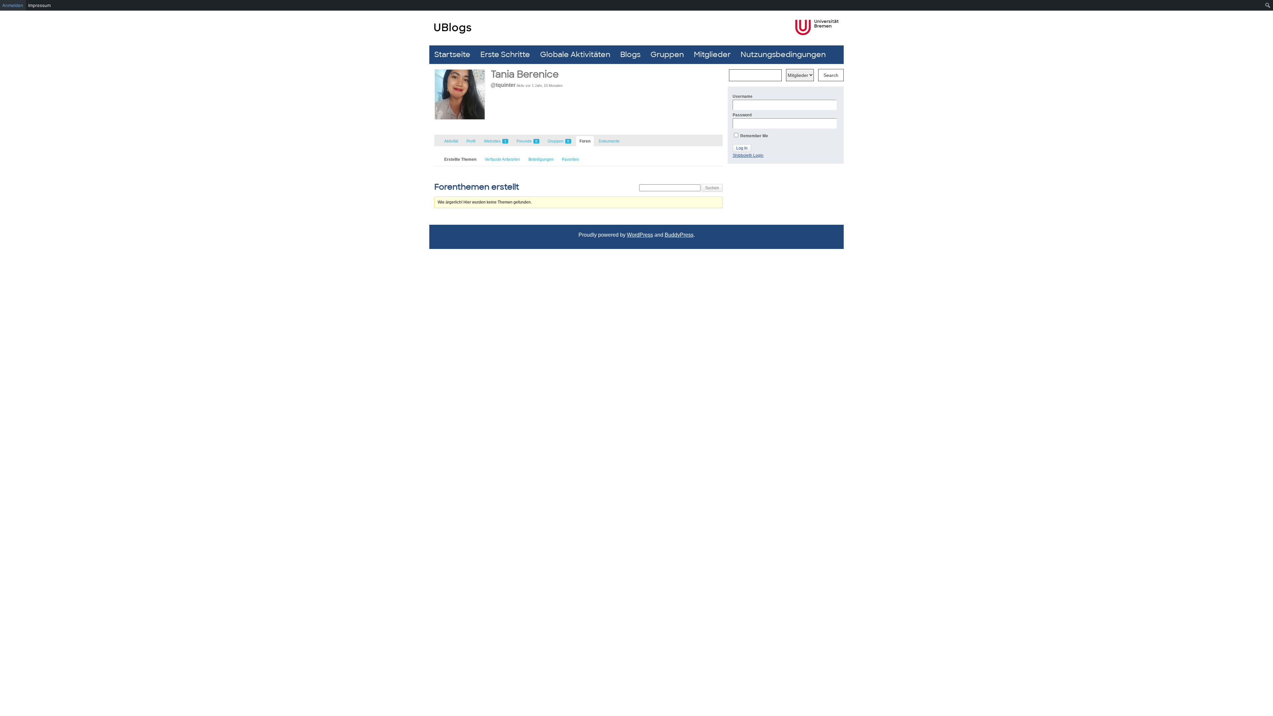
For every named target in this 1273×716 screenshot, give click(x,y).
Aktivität (451, 141)
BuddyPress (679, 235)
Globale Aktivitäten (575, 54)
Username (743, 96)
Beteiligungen (541, 159)
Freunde (526, 141)
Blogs (630, 54)
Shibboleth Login (748, 155)
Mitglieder (712, 54)
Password (742, 115)
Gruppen (667, 54)
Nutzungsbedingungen (783, 54)
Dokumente (609, 141)
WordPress (640, 235)
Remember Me (753, 136)
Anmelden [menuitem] (12, 5)
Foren (584, 141)
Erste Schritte (505, 54)
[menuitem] (1268, 5)
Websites (495, 141)
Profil (471, 141)
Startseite (452, 54)
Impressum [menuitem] (39, 5)
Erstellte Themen (460, 159)
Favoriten (570, 159)
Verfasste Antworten (502, 159)
